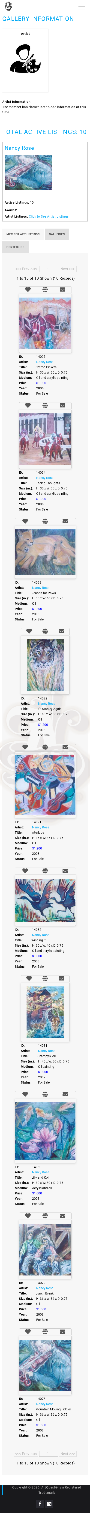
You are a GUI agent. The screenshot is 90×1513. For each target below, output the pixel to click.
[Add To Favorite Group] (28, 290)
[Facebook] (40, 1504)
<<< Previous (26, 269)
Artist (25, 34)
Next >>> (67, 269)
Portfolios (15, 247)
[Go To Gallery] (45, 290)
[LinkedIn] (49, 1504)
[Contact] (62, 290)
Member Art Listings (22, 234)
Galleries (57, 234)
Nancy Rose (19, 148)
